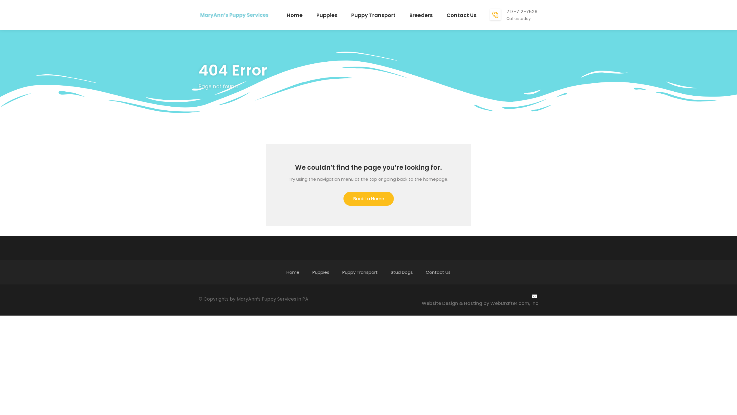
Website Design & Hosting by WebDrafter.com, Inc (480, 303)
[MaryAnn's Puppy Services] (234, 14)
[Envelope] (534, 296)
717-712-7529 (521, 11)
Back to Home (368, 199)
